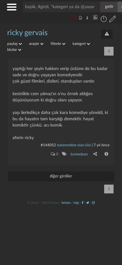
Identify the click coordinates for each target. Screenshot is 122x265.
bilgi (76, 202)
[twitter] (87, 202)
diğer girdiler (61, 176)
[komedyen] (64, 154)
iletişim (66, 202)
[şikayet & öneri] (107, 34)
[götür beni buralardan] (111, 233)
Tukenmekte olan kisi (74, 145)
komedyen (79, 154)
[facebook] (83, 202)
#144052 (48, 145)
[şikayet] (106, 154)
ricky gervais (27, 33)
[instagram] (93, 202)
